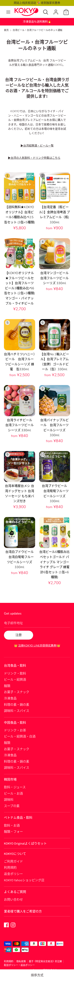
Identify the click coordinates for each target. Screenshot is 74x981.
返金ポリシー (13, 874)
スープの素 (12, 806)
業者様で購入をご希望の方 (23, 911)
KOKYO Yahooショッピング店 (24, 880)
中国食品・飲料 (15, 723)
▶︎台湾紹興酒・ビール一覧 (37, 146)
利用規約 (10, 867)
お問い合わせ (13, 899)
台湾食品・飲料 (15, 665)
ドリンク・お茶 (15, 730)
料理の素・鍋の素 (16, 705)
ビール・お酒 (13, 793)
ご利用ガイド (13, 861)
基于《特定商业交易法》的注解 (45, 961)
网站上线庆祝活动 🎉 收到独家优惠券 (37, 3)
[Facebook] (6, 925)
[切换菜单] (8, 12)
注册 (18, 635)
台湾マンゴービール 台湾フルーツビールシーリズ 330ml (56, 278)
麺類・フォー (13, 832)
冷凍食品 (10, 698)
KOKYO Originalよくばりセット (25, 843)
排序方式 (37, 975)
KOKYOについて (15, 854)
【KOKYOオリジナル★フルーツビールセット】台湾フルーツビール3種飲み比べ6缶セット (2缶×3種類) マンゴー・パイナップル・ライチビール (21, 288)
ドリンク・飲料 (15, 673)
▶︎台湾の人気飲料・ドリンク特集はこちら (34, 158)
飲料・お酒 (12, 825)
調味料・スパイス (16, 711)
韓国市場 (10, 779)
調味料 (8, 800)
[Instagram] (13, 925)
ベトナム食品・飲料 (18, 818)
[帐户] (56, 10)
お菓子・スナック (16, 692)
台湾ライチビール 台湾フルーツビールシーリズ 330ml (20, 425)
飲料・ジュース (15, 787)
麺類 (7, 686)
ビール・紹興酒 (15, 679)
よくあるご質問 (15, 892)
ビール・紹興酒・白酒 (20, 736)
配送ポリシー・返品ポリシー (19, 965)
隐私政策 (21, 961)
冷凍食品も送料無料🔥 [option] (37, 21)
